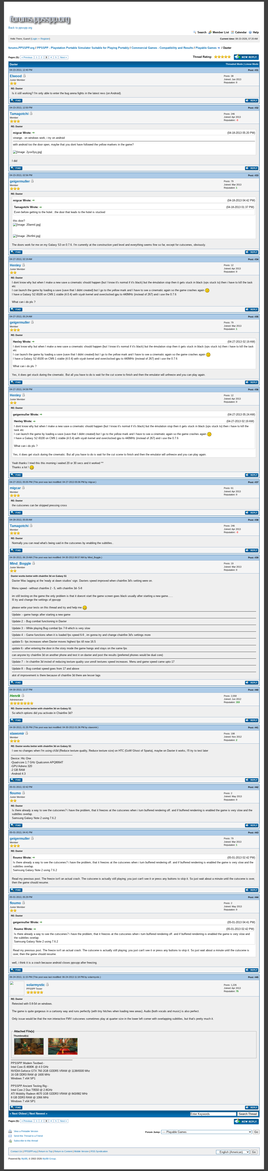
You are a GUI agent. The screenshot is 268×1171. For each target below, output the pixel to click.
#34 (256, 259)
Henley (15, 265)
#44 (256, 897)
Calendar (241, 32)
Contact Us (16, 1151)
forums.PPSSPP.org (21, 47)
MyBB (24, 1158)
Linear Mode (251, 64)
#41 (256, 727)
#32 (256, 108)
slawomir (92, 727)
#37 (256, 482)
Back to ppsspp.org (20, 27)
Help (256, 32)
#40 (256, 690)
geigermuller (20, 181)
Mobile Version (81, 1151)
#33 (256, 175)
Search (201, 32)
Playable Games (206, 47)
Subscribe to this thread (26, 1140)
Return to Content (63, 1151)
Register (45, 38)
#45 (256, 977)
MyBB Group (49, 1158)
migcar (91, 482)
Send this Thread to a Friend (28, 1136)
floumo (15, 793)
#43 (256, 832)
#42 (256, 787)
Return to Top (45, 1151)
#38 (256, 520)
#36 (256, 389)
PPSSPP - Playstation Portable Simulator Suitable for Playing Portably (83, 47)
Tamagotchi (19, 114)
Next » (63, 57)
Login (34, 38)
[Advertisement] (148, 15)
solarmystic (93, 977)
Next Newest (37, 1113)
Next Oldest (19, 1113)
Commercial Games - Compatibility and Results (162, 47)
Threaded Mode (234, 64)
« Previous (27, 57)
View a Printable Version (26, 1131)
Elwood (16, 76)
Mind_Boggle (94, 557)
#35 (256, 316)
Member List (221, 32)
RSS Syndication (99, 1151)
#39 (256, 557)
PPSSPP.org (30, 1151)
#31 (256, 70)
